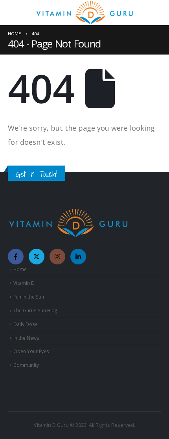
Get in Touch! (36, 174)
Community (26, 365)
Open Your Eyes (31, 351)
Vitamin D (24, 283)
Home (20, 269)
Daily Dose (25, 324)
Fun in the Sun (28, 296)
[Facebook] (16, 256)
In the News (26, 338)
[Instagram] (57, 256)
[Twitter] (36, 256)
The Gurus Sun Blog (35, 310)
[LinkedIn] (78, 256)
